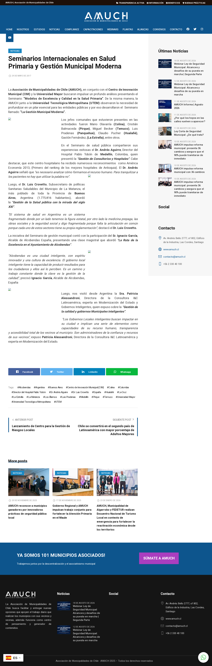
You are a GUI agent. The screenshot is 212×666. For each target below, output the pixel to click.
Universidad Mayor (126, 397)
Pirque (96, 397)
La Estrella (18, 397)
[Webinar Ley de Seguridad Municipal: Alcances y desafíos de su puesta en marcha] (165, 84)
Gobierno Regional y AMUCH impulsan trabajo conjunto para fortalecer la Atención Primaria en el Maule (72, 512)
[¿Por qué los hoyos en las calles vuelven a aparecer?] (165, 117)
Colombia (124, 387)
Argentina (40, 387)
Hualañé (110, 392)
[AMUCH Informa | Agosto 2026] (165, 104)
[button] (203, 657)
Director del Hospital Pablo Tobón (29, 392)
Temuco (108, 397)
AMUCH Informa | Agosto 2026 (188, 106)
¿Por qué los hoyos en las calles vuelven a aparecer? (189, 119)
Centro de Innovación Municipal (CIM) (85, 387)
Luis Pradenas (69, 397)
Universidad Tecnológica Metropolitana (32, 402)
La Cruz (122, 392)
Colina (111, 387)
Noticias (15, 50)
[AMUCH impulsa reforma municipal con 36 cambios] (165, 168)
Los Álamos (51, 397)
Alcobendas (24, 387)
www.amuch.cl (171, 249)
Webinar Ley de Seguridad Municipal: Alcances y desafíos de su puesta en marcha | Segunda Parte (189, 69)
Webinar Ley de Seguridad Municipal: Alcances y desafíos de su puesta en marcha (189, 89)
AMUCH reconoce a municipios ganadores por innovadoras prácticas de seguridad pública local (27, 512)
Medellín (84, 397)
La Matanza (34, 397)
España (97, 392)
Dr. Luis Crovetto (81, 392)
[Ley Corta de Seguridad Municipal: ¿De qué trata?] (165, 131)
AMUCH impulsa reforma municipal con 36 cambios (189, 170)
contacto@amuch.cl (174, 257)
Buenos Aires (55, 387)
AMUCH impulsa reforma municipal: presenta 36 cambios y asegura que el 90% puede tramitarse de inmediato (189, 151)
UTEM (58, 402)
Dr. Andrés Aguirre (59, 392)
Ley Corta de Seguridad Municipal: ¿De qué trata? (189, 133)
